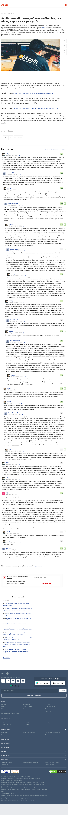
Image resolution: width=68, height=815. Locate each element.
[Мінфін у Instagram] (18, 681)
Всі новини (6, 658)
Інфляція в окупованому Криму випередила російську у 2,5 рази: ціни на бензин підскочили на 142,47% (16, 644)
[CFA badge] (24, 771)
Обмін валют (4, 732)
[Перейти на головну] (5, 5)
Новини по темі (17, 597)
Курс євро (47, 704)
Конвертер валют (5, 711)
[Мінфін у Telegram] (8, 681)
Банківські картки (27, 706)
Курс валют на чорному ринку (52, 732)
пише (43, 28)
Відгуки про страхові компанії (30, 762)
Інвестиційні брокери (50, 706)
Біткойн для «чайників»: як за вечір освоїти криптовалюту (33, 93)
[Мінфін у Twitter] (13, 681)
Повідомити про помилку (34, 695)
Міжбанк (3, 709)
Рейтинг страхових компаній (52, 762)
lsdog (7, 154)
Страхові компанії (49, 764)
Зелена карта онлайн (6, 762)
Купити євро (26, 734)
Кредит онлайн (27, 711)
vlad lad (8, 548)
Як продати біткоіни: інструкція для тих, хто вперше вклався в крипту (36, 108)
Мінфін (10, 131)
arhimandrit (10, 173)
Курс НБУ (3, 706)
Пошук (63, 690)
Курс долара (26, 704)
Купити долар (4, 734)
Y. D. (7, 493)
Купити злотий (48, 734)
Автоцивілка (4, 764)
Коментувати (18, 137)
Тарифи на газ (48, 709)
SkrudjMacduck (13, 203)
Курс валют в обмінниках (29, 732)
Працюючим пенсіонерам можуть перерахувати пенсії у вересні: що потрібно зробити (15, 651)
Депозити (25, 709)
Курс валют (4, 704)
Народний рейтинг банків (51, 711)
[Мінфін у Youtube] (23, 681)
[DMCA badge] (57, 772)
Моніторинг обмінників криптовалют (10, 713)
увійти (29, 566)
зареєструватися (39, 566)
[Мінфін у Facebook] (3, 681)
